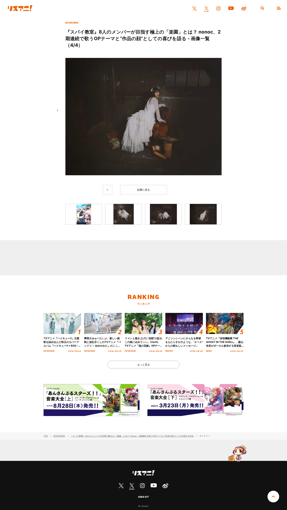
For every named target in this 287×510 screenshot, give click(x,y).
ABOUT (143, 496)
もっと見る (143, 364)
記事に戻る (143, 189)
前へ (57, 110)
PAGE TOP (273, 496)
